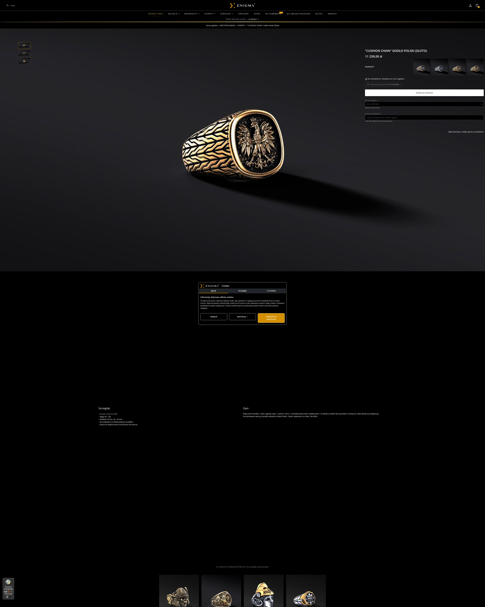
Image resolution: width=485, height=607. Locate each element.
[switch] (8, 596)
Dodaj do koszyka (424, 93)
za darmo (253, 19)
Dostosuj (241, 316)
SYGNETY (241, 25)
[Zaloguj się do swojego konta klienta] (470, 6)
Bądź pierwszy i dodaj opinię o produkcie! (466, 132)
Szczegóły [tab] (242, 290)
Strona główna (212, 25)
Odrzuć (213, 316)
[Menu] (12, 579)
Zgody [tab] (213, 290)
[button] (477, 5)
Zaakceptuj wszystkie (271, 318)
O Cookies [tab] (271, 290)
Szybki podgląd (179, 579)
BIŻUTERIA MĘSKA (227, 25)
